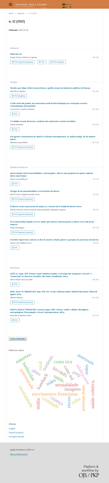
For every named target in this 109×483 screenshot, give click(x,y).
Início (11, 13)
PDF (43, 62)
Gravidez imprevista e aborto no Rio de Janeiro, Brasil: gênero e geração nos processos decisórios (54, 240)
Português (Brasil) (16, 436)
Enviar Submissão (18, 339)
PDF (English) (58, 62)
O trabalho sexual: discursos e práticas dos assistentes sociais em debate (43, 121)
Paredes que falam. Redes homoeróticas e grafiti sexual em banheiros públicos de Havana (50, 88)
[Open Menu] (10, 4)
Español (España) (16, 432)
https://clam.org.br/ (19, 454)
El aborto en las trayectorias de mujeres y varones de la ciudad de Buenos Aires (46, 206)
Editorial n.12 (16, 54)
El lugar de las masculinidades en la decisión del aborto (34, 191)
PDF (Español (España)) (23, 62)
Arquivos (20, 13)
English (12, 428)
